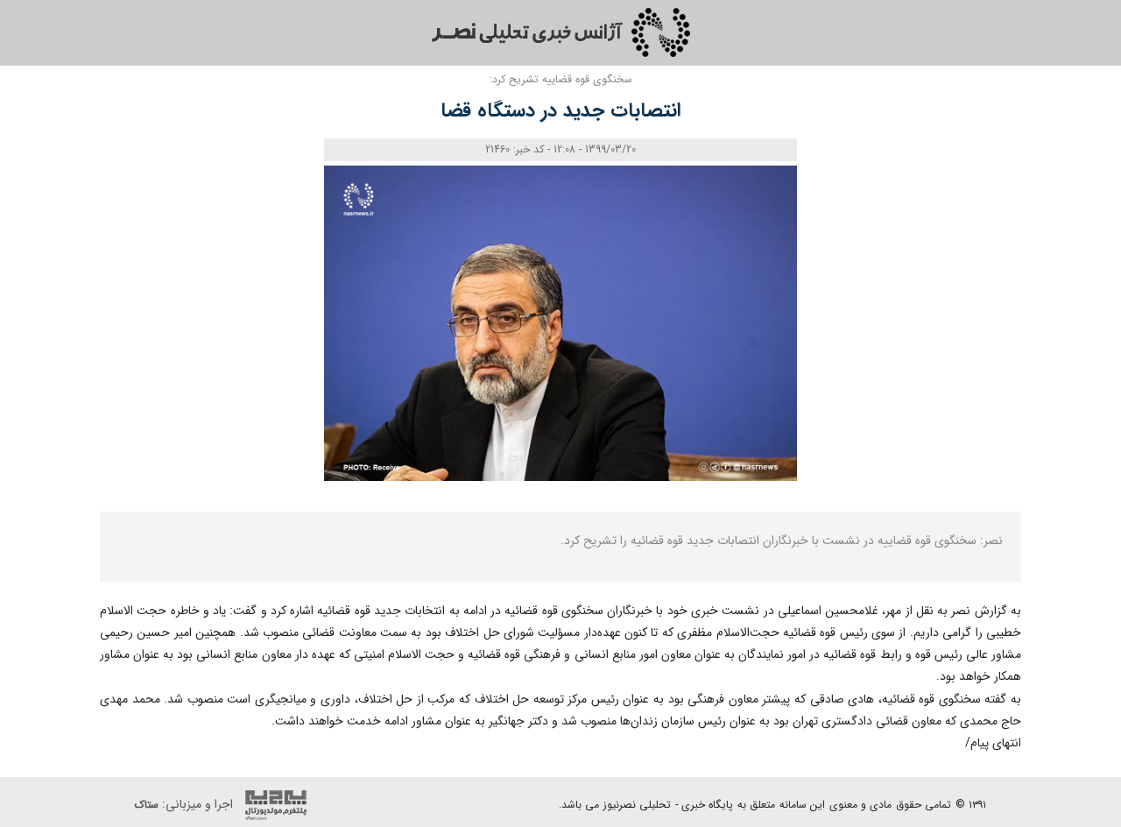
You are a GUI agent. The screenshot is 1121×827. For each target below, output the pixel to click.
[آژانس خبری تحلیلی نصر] (560, 32)
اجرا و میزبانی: (185, 805)
